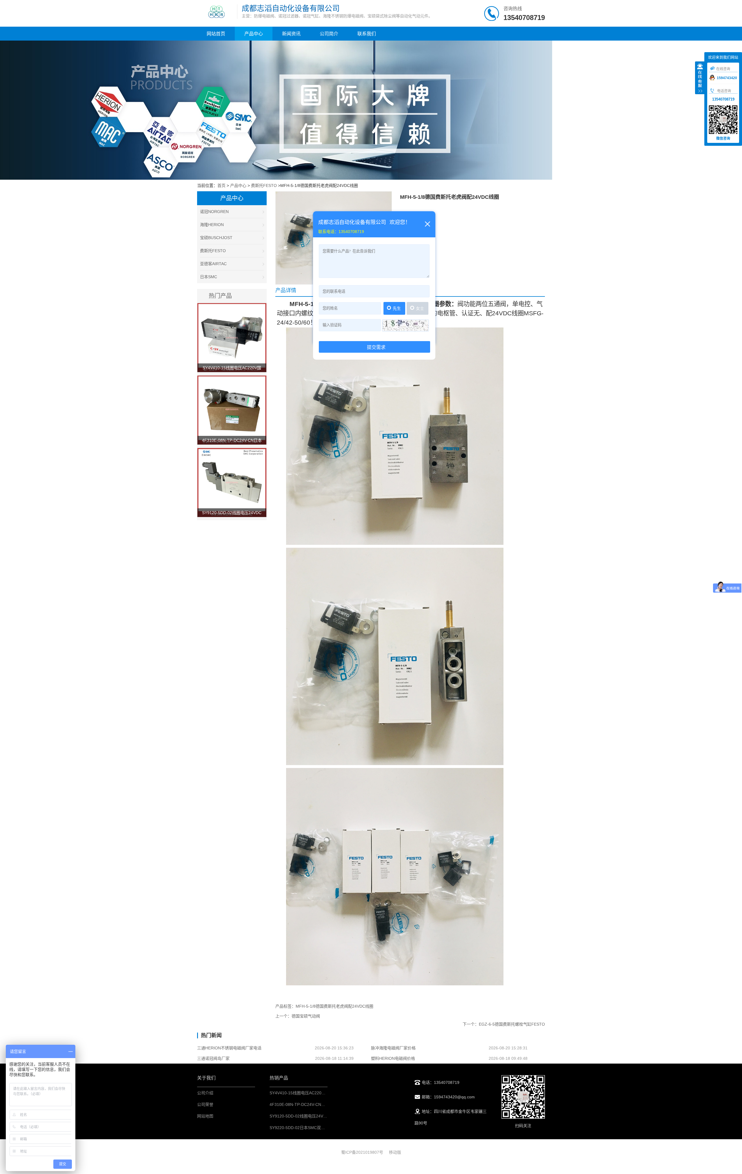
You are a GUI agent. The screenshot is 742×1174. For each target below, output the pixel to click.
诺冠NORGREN (214, 211)
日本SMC (208, 276)
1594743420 (727, 78)
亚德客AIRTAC (213, 263)
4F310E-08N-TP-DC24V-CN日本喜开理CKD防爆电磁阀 (320, 1104)
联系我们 (366, 33)
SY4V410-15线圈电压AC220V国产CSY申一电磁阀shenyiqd (323, 1093)
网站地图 (205, 1116)
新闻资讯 (291, 33)
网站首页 (216, 33)
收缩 (700, 78)
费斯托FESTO (264, 185)
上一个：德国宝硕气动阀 (297, 1016)
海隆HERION (212, 224)
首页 (221, 185)
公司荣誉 (205, 1104)
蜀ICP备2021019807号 (362, 1152)
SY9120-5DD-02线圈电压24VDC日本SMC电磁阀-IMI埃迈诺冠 (326, 1116)
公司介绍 (205, 1093)
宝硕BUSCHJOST (216, 237)
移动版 (395, 1152)
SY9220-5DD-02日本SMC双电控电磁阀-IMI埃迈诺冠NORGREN (327, 1127)
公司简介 (329, 33)
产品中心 (253, 33)
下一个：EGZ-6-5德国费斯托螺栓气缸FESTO (504, 1024)
